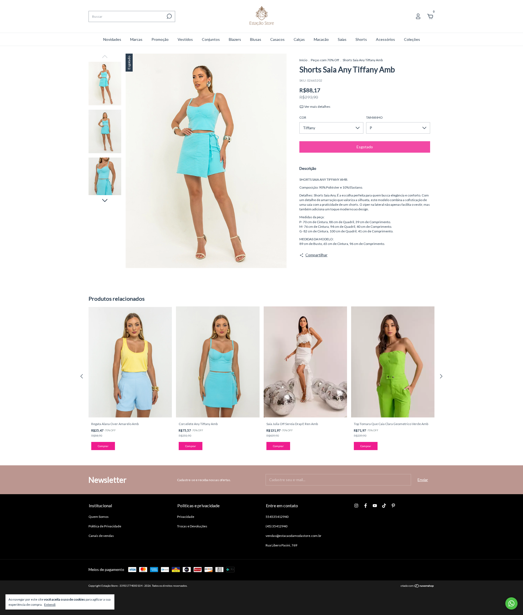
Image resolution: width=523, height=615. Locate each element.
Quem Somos (99, 517)
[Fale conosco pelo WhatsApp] (511, 603)
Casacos (277, 39)
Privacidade (185, 517)
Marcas (136, 39)
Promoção (160, 39)
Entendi (50, 604)
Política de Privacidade (105, 526)
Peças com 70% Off (325, 60)
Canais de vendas (101, 536)
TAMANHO (374, 117)
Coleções (412, 39)
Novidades (112, 39)
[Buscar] (169, 16)
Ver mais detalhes (317, 106)
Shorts (361, 39)
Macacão (321, 39)
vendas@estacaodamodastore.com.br (293, 536)
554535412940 (277, 517)
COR (302, 117)
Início (303, 60)
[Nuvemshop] (417, 586)
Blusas (255, 39)
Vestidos (185, 39)
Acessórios (385, 39)
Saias (342, 39)
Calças (299, 39)
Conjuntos (211, 39)
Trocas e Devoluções (192, 526)
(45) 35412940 (276, 526)
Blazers (235, 39)
